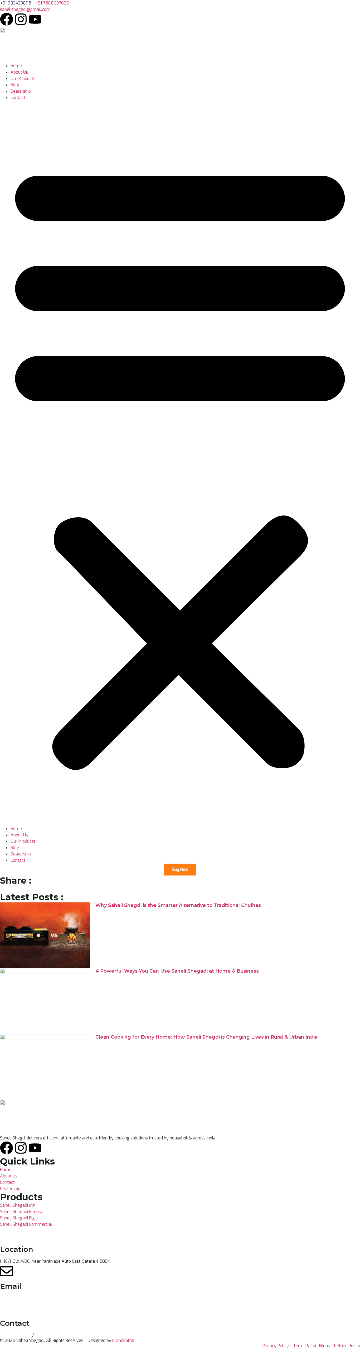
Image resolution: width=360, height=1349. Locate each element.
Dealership (21, 91)
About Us (19, 72)
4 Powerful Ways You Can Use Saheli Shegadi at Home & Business (177, 971)
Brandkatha (123, 1340)
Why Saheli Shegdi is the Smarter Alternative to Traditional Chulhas (178, 905)
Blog (15, 85)
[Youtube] (35, 19)
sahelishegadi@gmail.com (25, 1298)
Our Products (23, 78)
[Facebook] (6, 19)
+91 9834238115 (16, 1335)
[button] (180, 463)
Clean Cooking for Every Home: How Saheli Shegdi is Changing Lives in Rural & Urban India (206, 1037)
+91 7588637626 (52, 1335)
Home (16, 66)
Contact (18, 97)
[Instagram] (20, 19)
